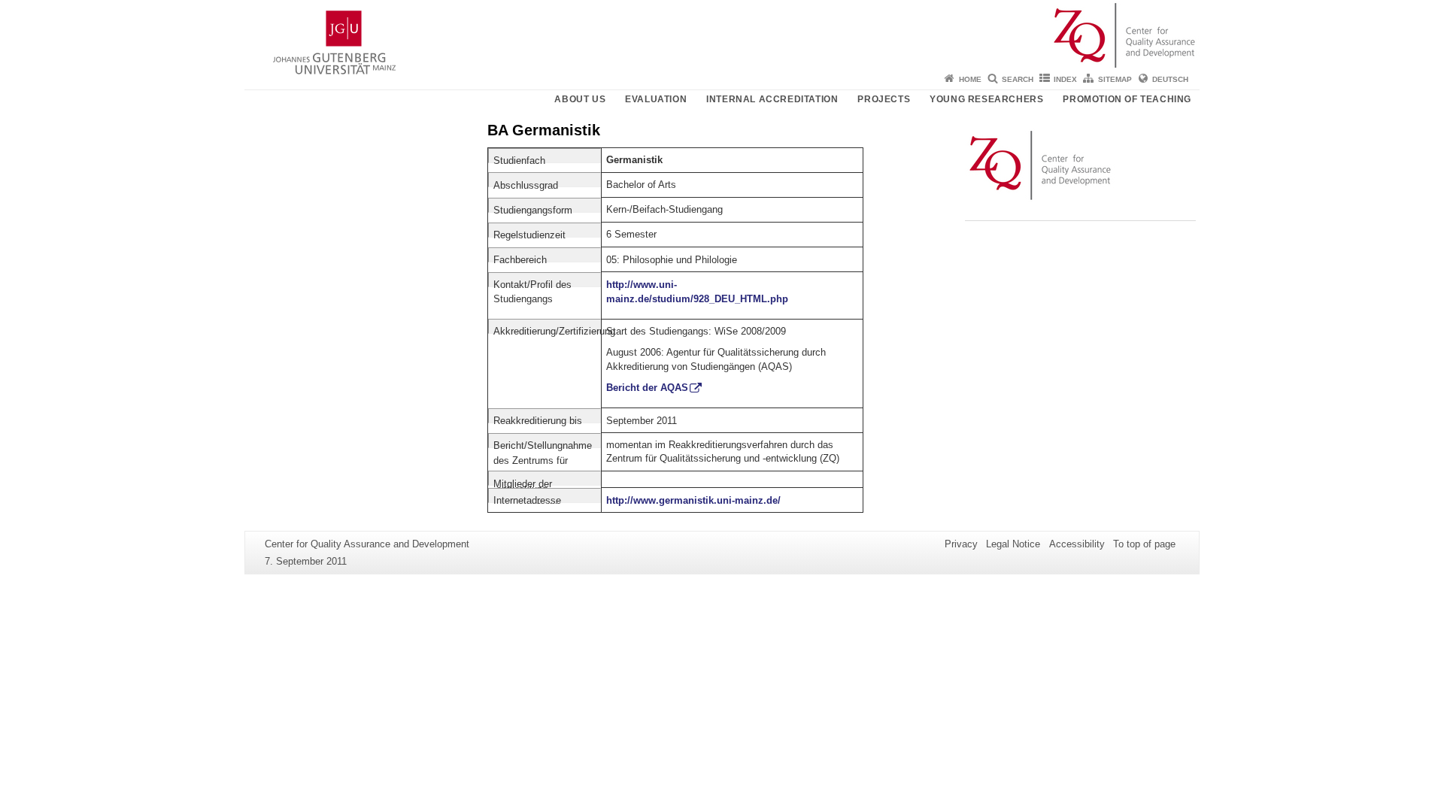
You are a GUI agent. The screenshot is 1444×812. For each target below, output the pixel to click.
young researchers (986, 99)
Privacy (961, 544)
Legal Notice (1013, 544)
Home (970, 79)
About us (579, 99)
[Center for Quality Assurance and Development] (722, 34)
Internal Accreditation (772, 99)
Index (1065, 79)
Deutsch (1170, 79)
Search (1017, 79)
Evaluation (656, 99)
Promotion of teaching (1127, 99)
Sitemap (1115, 79)
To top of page (1144, 544)
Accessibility (1077, 544)
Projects (883, 99)
